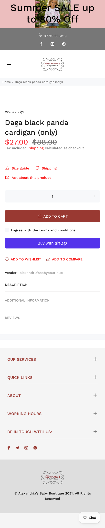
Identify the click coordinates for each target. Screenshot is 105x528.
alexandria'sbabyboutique (41, 273)
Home (6, 82)
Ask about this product (31, 178)
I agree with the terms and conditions (43, 230)
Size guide (20, 168)
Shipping (36, 148)
